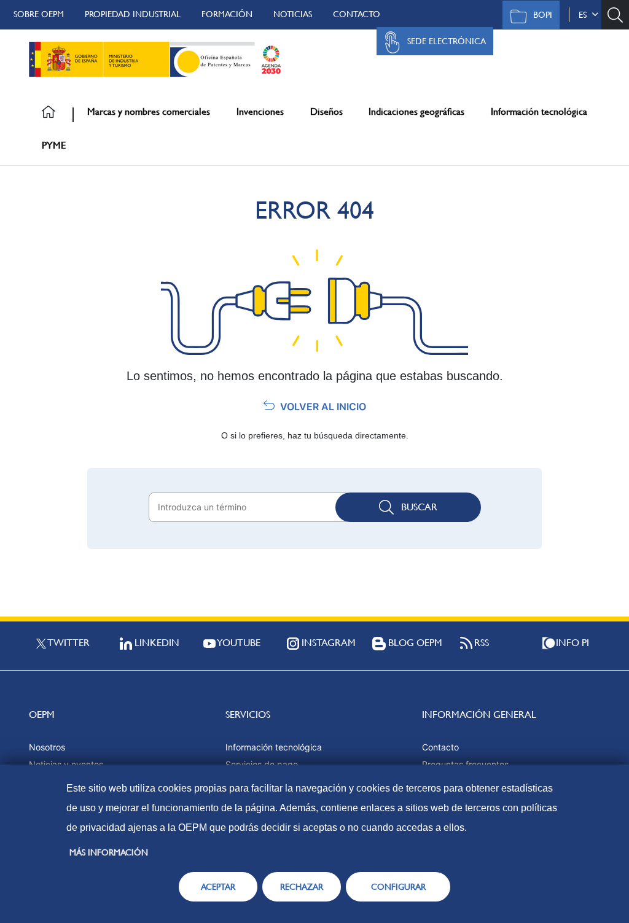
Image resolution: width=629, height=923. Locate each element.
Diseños (326, 111)
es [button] (585, 15)
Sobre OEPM (39, 14)
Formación (226, 14)
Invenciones (260, 111)
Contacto (356, 14)
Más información (108, 852)
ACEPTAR (218, 887)
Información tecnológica (539, 111)
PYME (54, 145)
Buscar (419, 507)
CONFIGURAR (398, 887)
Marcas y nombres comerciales (148, 111)
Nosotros (47, 747)
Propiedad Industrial (133, 14)
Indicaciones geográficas (416, 111)
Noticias (292, 14)
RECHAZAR (301, 887)
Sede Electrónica (446, 41)
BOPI (542, 15)
